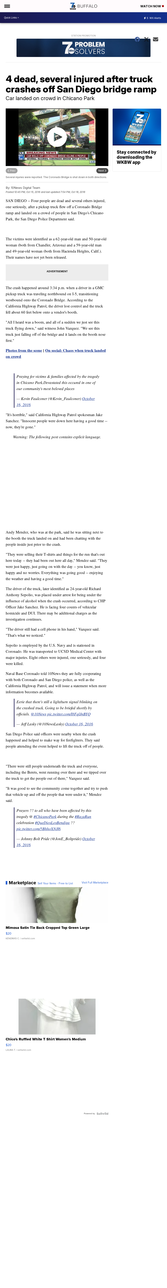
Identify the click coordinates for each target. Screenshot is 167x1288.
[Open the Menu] (7, 6)
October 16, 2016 (79, 723)
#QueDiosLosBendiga (52, 822)
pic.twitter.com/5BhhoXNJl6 (38, 828)
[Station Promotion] (83, 48)
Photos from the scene (24, 350)
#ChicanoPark (45, 816)
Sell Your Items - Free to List (55, 883)
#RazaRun (83, 816)
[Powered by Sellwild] (102, 1113)
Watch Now (151, 6)
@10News (38, 713)
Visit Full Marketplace (95, 882)
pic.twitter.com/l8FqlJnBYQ (69, 713)
